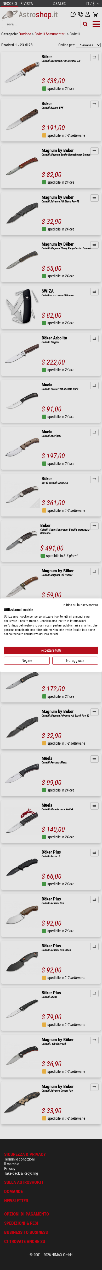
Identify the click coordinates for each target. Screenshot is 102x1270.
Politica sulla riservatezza (79, 605)
